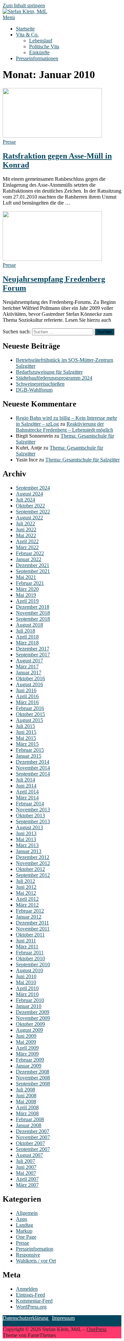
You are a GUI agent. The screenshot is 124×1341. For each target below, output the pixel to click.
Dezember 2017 (32, 648)
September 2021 (33, 571)
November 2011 (33, 929)
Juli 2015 (25, 726)
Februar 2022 (30, 553)
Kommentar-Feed (34, 1301)
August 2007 (29, 1155)
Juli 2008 (25, 1089)
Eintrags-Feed (30, 1295)
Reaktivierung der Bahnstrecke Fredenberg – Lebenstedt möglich (64, 427)
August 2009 (29, 1030)
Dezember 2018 (32, 607)
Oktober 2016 (30, 678)
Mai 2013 (26, 839)
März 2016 (27, 702)
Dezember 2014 (32, 762)
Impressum (63, 1318)
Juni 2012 (26, 887)
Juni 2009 (26, 1036)
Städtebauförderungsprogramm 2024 (54, 378)
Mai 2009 (26, 1042)
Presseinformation (34, 1249)
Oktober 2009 (30, 1024)
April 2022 (27, 541)
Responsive (28, 1255)
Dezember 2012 (32, 857)
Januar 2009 (28, 1066)
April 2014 (27, 791)
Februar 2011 (30, 952)
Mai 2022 (26, 535)
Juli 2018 (25, 631)
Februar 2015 (30, 750)
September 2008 (33, 1083)
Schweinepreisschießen (40, 384)
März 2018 (27, 643)
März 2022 (27, 547)
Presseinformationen (37, 58)
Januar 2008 (28, 1125)
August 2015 (29, 720)
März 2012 (27, 905)
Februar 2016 (30, 708)
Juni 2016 (26, 690)
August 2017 (29, 660)
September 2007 (33, 1149)
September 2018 (33, 619)
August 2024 (29, 494)
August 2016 (29, 684)
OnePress (96, 1329)
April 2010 (27, 988)
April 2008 (27, 1107)
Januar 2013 (28, 851)
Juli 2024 (25, 500)
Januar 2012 (28, 917)
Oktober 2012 (30, 869)
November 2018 (33, 613)
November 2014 (33, 768)
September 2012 (33, 875)
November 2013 (33, 809)
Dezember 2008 (32, 1072)
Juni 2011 (26, 940)
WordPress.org (31, 1307)
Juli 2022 (25, 523)
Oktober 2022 (30, 505)
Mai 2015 (26, 738)
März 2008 (27, 1113)
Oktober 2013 (30, 815)
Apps (21, 1219)
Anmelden (27, 1289)
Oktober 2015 (30, 714)
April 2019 (27, 601)
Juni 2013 (26, 833)
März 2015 (27, 744)
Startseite (25, 28)
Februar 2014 (30, 803)
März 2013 (27, 845)
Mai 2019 (26, 595)
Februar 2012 (30, 911)
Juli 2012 (25, 881)
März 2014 (27, 797)
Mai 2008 (26, 1101)
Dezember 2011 (32, 923)
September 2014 (33, 774)
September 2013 (33, 821)
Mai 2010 (26, 982)
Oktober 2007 (30, 1143)
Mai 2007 (26, 1173)
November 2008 (33, 1077)
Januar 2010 (28, 1006)
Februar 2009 (30, 1060)
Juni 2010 (26, 976)
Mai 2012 (26, 893)
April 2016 (27, 696)
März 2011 (27, 946)
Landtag (24, 1225)
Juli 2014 (25, 780)
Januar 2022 (28, 559)
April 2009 (27, 1048)
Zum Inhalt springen (24, 5)
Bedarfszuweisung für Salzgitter (49, 372)
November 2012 (33, 863)
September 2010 (33, 964)
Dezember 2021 (32, 565)
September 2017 (33, 654)
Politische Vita (44, 46)
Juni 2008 (26, 1095)
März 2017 (27, 666)
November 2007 (33, 1137)
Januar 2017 (28, 672)
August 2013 (29, 827)
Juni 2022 (26, 529)
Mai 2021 (26, 577)
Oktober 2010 (30, 958)
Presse (9, 142)
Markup (24, 1231)
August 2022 (29, 517)
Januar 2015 (28, 756)
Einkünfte (39, 52)
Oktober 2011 (30, 934)
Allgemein (27, 1213)
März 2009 (27, 1054)
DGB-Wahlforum (34, 390)
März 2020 (27, 589)
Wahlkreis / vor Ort (36, 1261)
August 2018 (29, 625)
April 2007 (27, 1179)
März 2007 (27, 1185)
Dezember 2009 (32, 1012)
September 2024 (33, 488)
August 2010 (29, 970)
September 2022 (33, 511)
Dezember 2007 (32, 1131)
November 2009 (33, 1018)
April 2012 (27, 899)
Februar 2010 (30, 1000)
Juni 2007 (26, 1167)
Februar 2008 (30, 1119)
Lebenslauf (40, 40)
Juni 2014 (26, 786)
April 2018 (27, 637)
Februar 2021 (30, 583)
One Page (26, 1237)
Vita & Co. (27, 34)
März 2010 (27, 994)
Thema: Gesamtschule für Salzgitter (82, 459)
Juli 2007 (25, 1161)
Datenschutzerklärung (26, 1318)
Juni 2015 (26, 732)
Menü (9, 17)
